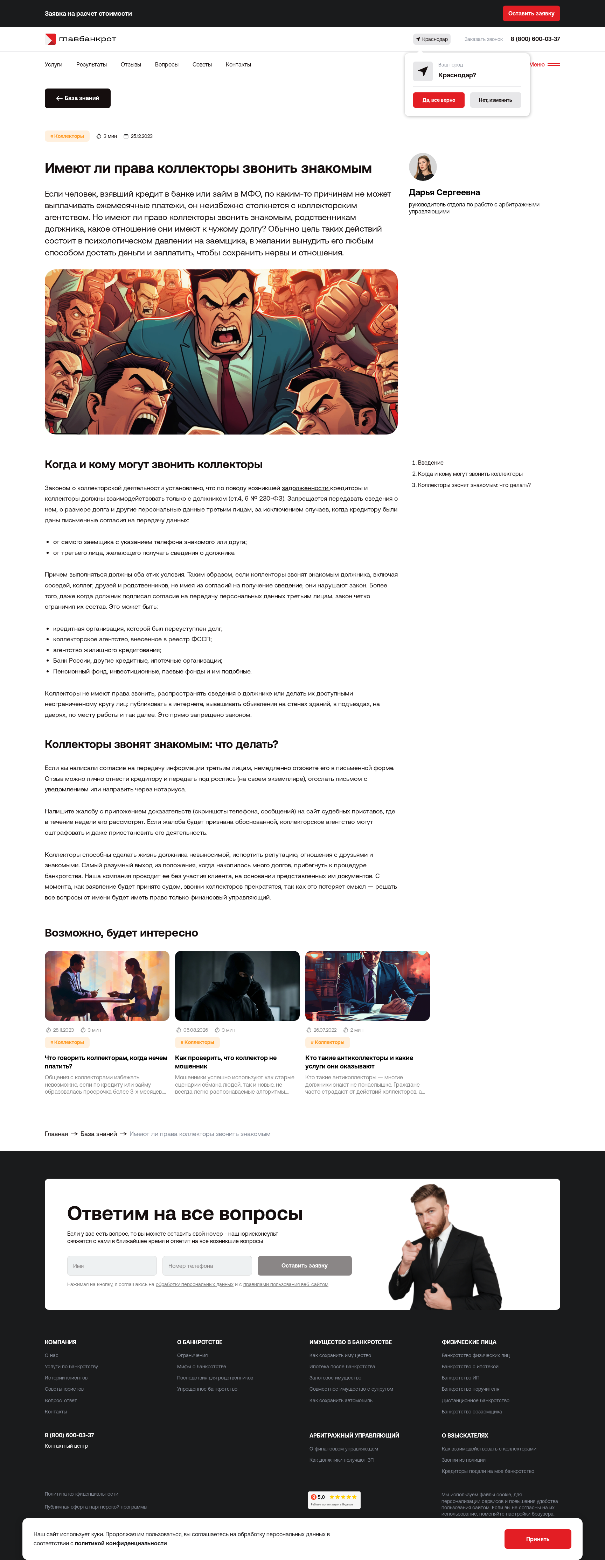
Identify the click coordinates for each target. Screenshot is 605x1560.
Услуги (53, 64)
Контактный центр (66, 1446)
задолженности (306, 488)
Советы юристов (64, 1389)
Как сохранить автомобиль (341, 1400)
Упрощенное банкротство (207, 1389)
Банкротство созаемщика (472, 1412)
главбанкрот (87, 38)
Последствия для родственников (215, 1378)
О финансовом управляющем (344, 1449)
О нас (51, 1355)
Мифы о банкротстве (201, 1366)
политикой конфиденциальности (121, 1543)
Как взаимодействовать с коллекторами (489, 1449)
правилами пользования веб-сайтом (285, 1284)
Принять (538, 1539)
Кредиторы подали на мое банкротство (488, 1471)
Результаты (91, 64)
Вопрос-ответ (61, 1400)
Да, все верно (439, 100)
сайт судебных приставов (344, 811)
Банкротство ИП (460, 1378)
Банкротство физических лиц (476, 1355)
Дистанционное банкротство (475, 1400)
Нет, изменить (495, 100)
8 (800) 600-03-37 (535, 38)
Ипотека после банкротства (342, 1366)
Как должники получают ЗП (342, 1460)
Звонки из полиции (464, 1460)
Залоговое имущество (335, 1378)
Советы (202, 64)
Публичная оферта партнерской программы (96, 1507)
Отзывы (131, 64)
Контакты (238, 64)
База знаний (82, 97)
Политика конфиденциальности (81, 1494)
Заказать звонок (484, 39)
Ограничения (192, 1355)
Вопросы (167, 64)
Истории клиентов (66, 1378)
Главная (56, 1134)
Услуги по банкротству (71, 1366)
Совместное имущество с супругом (351, 1389)
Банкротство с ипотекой (470, 1366)
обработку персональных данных (195, 1284)
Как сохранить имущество (340, 1355)
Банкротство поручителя (470, 1389)
